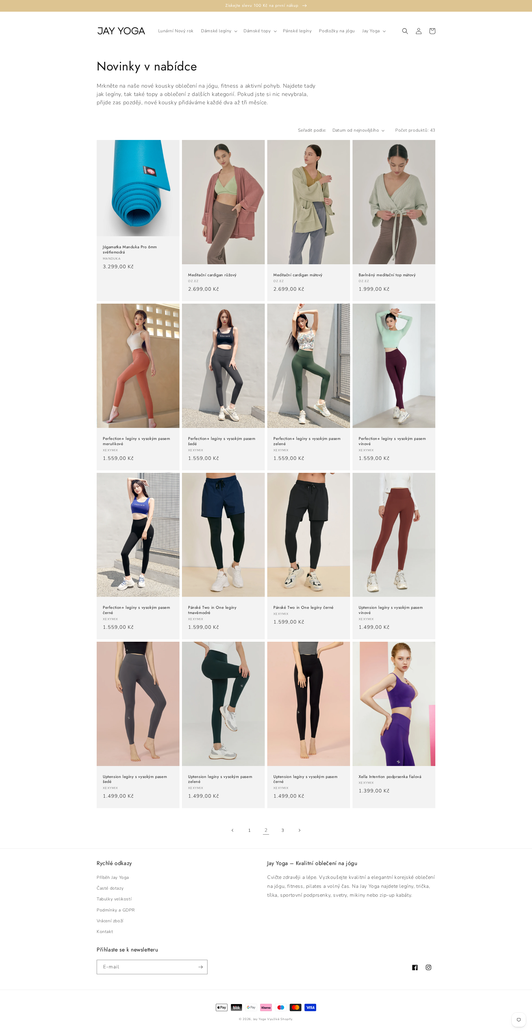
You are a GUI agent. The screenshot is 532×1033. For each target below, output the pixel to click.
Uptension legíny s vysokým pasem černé (305, 779)
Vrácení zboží (110, 921)
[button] (218, 31)
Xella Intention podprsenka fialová (390, 777)
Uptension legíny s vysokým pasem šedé (135, 779)
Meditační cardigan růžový (212, 275)
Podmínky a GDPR (116, 910)
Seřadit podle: (312, 130)
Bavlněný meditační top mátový (387, 275)
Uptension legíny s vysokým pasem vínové (391, 610)
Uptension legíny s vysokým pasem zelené (220, 779)
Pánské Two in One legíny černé (303, 607)
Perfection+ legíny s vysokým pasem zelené (307, 441)
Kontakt (105, 932)
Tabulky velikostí (114, 899)
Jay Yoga (259, 1019)
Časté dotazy (110, 888)
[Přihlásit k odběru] (200, 967)
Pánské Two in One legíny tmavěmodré (212, 610)
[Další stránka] (299, 830)
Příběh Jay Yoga (113, 877)
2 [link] (266, 830)
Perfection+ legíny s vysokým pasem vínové (392, 441)
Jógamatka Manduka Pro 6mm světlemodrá (130, 250)
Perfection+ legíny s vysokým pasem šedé (221, 441)
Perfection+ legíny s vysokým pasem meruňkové (136, 441)
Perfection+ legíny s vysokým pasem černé (136, 610)
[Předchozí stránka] (233, 830)
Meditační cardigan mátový (298, 275)
